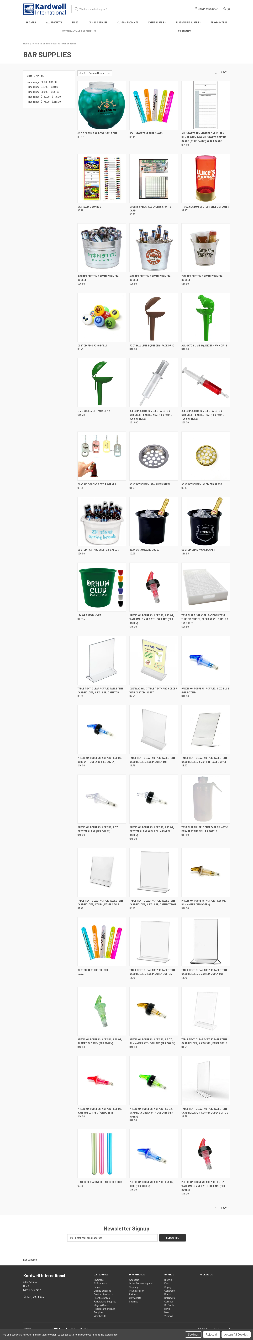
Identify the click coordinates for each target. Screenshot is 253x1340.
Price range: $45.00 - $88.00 (42, 87)
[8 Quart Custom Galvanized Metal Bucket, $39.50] (101, 248)
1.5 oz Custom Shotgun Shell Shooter (205, 206)
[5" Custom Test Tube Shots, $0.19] (153, 105)
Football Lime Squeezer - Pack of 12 (151, 345)
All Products (54, 22)
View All (168, 1316)
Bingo (75, 22)
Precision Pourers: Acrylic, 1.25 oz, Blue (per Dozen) (151, 1184)
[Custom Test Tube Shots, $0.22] (101, 942)
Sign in (201, 9)
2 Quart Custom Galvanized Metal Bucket (202, 278)
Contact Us (135, 1298)
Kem (166, 1283)
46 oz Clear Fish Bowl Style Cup (97, 133)
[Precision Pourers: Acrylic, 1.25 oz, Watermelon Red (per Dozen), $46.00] (101, 1080)
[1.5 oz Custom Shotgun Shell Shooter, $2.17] (205, 178)
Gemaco (168, 1301)
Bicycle (168, 1280)
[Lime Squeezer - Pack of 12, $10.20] (101, 383)
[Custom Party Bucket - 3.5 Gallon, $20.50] (101, 521)
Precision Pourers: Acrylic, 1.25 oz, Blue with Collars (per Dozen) (99, 760)
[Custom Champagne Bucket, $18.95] (205, 521)
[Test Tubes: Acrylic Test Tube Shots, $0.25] (101, 1154)
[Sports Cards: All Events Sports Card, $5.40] (153, 178)
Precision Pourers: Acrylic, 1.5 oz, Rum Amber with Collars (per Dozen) (152, 1041)
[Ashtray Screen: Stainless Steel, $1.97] (153, 456)
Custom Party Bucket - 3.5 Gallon (98, 549)
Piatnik (168, 1294)
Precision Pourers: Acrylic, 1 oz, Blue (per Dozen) (205, 690)
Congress (169, 1290)
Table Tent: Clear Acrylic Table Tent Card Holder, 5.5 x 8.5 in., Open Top (204, 972)
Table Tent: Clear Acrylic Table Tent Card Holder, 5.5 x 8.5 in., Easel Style (204, 1041)
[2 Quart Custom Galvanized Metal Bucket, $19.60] (205, 248)
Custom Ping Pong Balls (92, 345)
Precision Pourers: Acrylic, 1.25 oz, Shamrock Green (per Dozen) (99, 1041)
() (228, 9)
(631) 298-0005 (35, 1297)
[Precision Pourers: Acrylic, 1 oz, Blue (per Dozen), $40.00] (205, 660)
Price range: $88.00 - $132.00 (43, 92)
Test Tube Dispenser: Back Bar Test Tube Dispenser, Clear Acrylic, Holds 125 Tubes (204, 619)
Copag (167, 1287)
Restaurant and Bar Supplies (78, 31)
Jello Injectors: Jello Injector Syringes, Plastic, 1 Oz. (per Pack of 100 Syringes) (203, 414)
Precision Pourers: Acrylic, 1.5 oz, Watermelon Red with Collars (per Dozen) (203, 1186)
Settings (193, 1334)
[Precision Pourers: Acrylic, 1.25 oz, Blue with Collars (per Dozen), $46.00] (101, 730)
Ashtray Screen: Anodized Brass (201, 484)
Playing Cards (219, 22)
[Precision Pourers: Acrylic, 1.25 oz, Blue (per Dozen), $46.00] (153, 1154)
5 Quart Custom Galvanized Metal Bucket (150, 278)
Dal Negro (169, 1298)
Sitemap (133, 1301)
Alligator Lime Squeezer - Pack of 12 (204, 345)
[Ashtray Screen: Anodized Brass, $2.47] (205, 456)
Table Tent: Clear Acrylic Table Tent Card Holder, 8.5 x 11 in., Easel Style (204, 760)
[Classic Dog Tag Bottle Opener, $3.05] (101, 456)
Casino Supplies (97, 22)
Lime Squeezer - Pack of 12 (93, 411)
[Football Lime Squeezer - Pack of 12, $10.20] (153, 317)
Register (213, 9)
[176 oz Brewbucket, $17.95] (101, 587)
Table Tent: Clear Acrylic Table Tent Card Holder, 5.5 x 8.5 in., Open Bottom (205, 1110)
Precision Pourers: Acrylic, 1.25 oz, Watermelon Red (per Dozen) (99, 1110)
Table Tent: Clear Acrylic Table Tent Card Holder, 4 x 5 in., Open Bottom (152, 972)
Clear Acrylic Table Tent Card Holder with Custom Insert (153, 690)
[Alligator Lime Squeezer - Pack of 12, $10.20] (205, 317)
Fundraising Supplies (188, 22)
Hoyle (167, 1308)
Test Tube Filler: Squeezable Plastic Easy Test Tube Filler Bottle (204, 829)
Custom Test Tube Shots (92, 970)
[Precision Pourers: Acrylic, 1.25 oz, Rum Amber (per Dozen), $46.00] (205, 872)
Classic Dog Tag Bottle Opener (96, 484)
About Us (134, 1280)
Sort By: (83, 73)
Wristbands (185, 31)
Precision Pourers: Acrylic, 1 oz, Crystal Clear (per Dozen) (98, 829)
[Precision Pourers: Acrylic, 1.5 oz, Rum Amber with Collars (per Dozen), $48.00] (153, 1011)
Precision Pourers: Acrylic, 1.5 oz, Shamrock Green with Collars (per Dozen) (151, 1112)
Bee (166, 1312)
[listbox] (100, 73)
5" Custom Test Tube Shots (146, 133)
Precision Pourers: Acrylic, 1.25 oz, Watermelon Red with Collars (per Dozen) (151, 619)
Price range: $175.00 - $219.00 (44, 101)
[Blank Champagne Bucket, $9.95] (153, 521)
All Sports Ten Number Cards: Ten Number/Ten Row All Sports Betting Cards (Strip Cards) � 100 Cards (203, 137)
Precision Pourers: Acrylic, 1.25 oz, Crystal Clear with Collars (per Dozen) (151, 831)
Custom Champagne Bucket (198, 549)
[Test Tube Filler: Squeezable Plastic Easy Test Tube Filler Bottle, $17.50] (205, 799)
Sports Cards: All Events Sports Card (150, 208)
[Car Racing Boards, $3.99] (101, 178)
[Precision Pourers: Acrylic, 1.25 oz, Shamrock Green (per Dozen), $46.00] (101, 1011)
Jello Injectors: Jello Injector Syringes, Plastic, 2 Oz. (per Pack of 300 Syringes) (151, 414)
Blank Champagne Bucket (145, 549)
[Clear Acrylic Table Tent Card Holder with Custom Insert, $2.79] (153, 660)
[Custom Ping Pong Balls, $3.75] (101, 317)
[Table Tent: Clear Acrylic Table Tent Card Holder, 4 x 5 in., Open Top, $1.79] (153, 730)
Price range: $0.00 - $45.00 (42, 82)
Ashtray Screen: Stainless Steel (149, 484)
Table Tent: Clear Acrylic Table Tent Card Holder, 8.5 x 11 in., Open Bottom (152, 902)
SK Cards (31, 22)
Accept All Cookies (236, 1334)
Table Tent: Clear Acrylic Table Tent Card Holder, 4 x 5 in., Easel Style (100, 902)
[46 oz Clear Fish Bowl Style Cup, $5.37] (101, 105)
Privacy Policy (136, 1290)
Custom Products (127, 22)
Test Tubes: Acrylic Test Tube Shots (100, 1182)
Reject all (211, 1334)
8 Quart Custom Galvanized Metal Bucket (98, 278)
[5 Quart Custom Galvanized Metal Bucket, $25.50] (153, 248)
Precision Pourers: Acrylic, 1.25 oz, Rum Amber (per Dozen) (203, 902)
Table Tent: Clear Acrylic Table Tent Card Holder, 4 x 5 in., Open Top (152, 760)
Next (224, 72)
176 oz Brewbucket (89, 615)
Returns (133, 1294)
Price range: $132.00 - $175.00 (44, 96)
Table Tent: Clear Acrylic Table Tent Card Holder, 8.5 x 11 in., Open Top (100, 690)
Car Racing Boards (89, 206)
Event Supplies (157, 22)
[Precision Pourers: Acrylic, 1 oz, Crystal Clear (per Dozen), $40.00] (101, 799)
